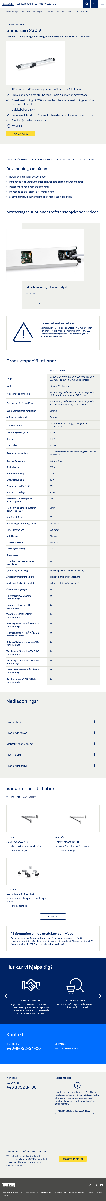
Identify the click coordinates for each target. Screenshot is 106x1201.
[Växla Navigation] (102, 4)
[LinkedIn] (97, 1185)
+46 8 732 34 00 (21, 1087)
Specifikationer (42, 159)
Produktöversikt (17, 159)
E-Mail (61, 944)
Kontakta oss (20, 133)
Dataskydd (72, 1192)
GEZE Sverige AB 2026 (10, 1192)
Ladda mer (53, 916)
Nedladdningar (65, 159)
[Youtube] (101, 1185)
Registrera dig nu (73, 1159)
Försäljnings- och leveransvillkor (53, 1192)
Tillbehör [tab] (13, 797)
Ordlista (99, 1192)
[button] (5, 996)
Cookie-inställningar (86, 1192)
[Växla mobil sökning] (86, 4)
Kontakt (11, 1077)
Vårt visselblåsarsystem (30, 1192)
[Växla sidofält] (94, 4)
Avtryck (5, 1195)
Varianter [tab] (30, 797)
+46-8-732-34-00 (23, 1048)
